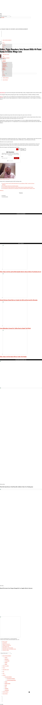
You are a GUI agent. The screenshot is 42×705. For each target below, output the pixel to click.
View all (1, 190)
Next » (23, 149)
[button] (10, 16)
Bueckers (1, 96)
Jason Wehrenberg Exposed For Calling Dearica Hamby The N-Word (15, 328)
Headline (4, 195)
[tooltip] (4, 61)
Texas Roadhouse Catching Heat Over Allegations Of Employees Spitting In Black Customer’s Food (18, 188)
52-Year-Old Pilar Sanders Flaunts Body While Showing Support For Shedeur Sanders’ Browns (17, 187)
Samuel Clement (6, 57)
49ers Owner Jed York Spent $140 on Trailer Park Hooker (13, 356)
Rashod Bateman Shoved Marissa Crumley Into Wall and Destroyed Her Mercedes (18, 300)
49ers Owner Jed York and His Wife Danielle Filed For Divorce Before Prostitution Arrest (20, 271)
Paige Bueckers (2, 92)
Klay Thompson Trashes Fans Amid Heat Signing (10, 185)
